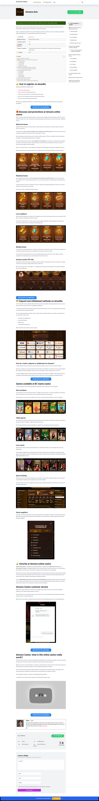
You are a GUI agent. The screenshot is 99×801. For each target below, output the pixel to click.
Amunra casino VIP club (23, 66)
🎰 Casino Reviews (37, 2)
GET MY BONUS (74, 12)
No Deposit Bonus (21, 1)
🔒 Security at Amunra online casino (24, 77)
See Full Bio (44, 725)
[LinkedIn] (26, 728)
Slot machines (21, 71)
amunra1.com (31, 36)
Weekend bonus (22, 62)
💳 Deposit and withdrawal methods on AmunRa (26, 67)
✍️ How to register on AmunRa (23, 58)
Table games (21, 72)
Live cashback (21, 63)
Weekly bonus (21, 64)
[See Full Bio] (47, 726)
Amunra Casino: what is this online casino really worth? (27, 80)
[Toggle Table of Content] (63, 57)
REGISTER (57, 798)
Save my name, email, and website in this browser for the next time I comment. (34, 786)
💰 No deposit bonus (47, 2)
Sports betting (21, 75)
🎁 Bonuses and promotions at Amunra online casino (27, 59)
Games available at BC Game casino (24, 70)
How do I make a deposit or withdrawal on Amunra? (27, 68)
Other (54, 2)
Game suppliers (21, 76)
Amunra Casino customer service (23, 79)
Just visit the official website (24, 90)
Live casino (73, 64)
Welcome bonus (22, 61)
